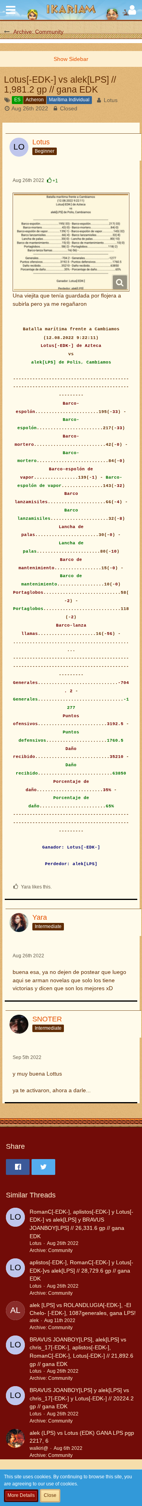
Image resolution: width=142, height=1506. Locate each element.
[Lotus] (15, 1231)
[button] (10, 10)
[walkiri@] (15, 1444)
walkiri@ (39, 1448)
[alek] (15, 1316)
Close (50, 1495)
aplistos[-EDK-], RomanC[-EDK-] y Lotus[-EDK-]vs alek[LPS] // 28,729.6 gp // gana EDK (81, 1270)
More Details (21, 1495)
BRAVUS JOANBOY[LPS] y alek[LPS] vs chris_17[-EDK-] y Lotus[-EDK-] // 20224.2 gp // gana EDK (82, 1398)
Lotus (111, 100)
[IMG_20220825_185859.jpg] (71, 242)
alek (34, 1320)
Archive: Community (51, 1250)
